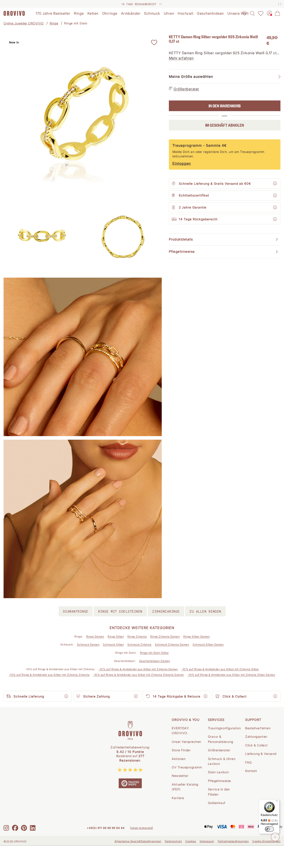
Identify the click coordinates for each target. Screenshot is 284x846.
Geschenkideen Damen (154, 661)
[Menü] (277, 802)
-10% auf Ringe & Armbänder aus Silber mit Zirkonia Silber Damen (231, 674)
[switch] (269, 829)
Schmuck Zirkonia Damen (172, 644)
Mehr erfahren (181, 58)
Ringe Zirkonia (137, 636)
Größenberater (186, 89)
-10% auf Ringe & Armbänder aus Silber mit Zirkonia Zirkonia (49, 674)
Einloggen (181, 163)
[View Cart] (277, 13)
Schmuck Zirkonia (139, 644)
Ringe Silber (116, 636)
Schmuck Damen (88, 644)
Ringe (54, 23)
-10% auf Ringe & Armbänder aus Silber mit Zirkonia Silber (220, 669)
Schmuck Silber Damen (208, 644)
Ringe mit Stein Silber (154, 652)
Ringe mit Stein (75, 23)
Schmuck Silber (113, 644)
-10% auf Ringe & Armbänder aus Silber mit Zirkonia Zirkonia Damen (138, 674)
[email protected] (141, 828)
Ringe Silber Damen (196, 636)
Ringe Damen (95, 636)
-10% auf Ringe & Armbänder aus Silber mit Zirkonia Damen (138, 669)
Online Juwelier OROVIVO (24, 23)
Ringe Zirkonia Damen (165, 636)
